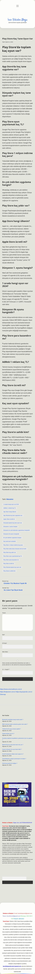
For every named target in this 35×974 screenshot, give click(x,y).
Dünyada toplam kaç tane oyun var (12, 523)
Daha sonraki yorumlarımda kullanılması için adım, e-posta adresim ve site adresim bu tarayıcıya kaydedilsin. (17, 663)
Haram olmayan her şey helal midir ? (12, 749)
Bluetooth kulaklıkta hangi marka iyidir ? (12, 719)
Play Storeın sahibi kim (9, 571)
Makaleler (9, 499)
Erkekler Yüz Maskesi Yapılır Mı (15, 583)
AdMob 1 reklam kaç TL (9, 508)
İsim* (3, 634)
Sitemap (3, 694)
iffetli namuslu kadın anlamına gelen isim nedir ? (15, 724)
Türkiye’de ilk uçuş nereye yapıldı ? (11, 729)
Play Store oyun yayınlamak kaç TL (12, 556)
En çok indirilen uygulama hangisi (12, 537)
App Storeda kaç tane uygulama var (12, 515)
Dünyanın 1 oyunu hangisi (10, 526)
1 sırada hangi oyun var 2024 (11, 504)
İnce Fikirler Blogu (17, 20)
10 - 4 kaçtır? (6, 669)
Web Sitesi (5, 652)
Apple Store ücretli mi (9, 519)
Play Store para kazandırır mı (11, 560)
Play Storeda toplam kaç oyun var (12, 567)
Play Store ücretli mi (8, 563)
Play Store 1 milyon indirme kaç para (13, 545)
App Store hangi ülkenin (9, 511)
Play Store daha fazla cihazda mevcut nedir (14, 548)
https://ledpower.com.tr (7, 692)
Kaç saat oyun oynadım (9, 541)
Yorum (4, 613)
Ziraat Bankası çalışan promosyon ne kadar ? (14, 758)
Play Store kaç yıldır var (9, 552)
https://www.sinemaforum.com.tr (11, 689)
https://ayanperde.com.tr (24, 692)
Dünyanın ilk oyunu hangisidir (11, 534)
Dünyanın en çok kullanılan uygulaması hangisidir (16, 530)
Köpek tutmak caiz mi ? (8, 733)
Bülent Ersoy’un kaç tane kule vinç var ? (12, 744)
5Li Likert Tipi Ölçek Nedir (13, 590)
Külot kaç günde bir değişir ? (9, 763)
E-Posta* (4, 643)
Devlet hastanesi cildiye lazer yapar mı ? (13, 754)
